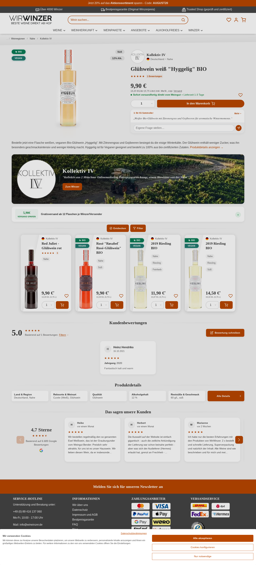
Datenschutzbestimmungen (134, 533)
